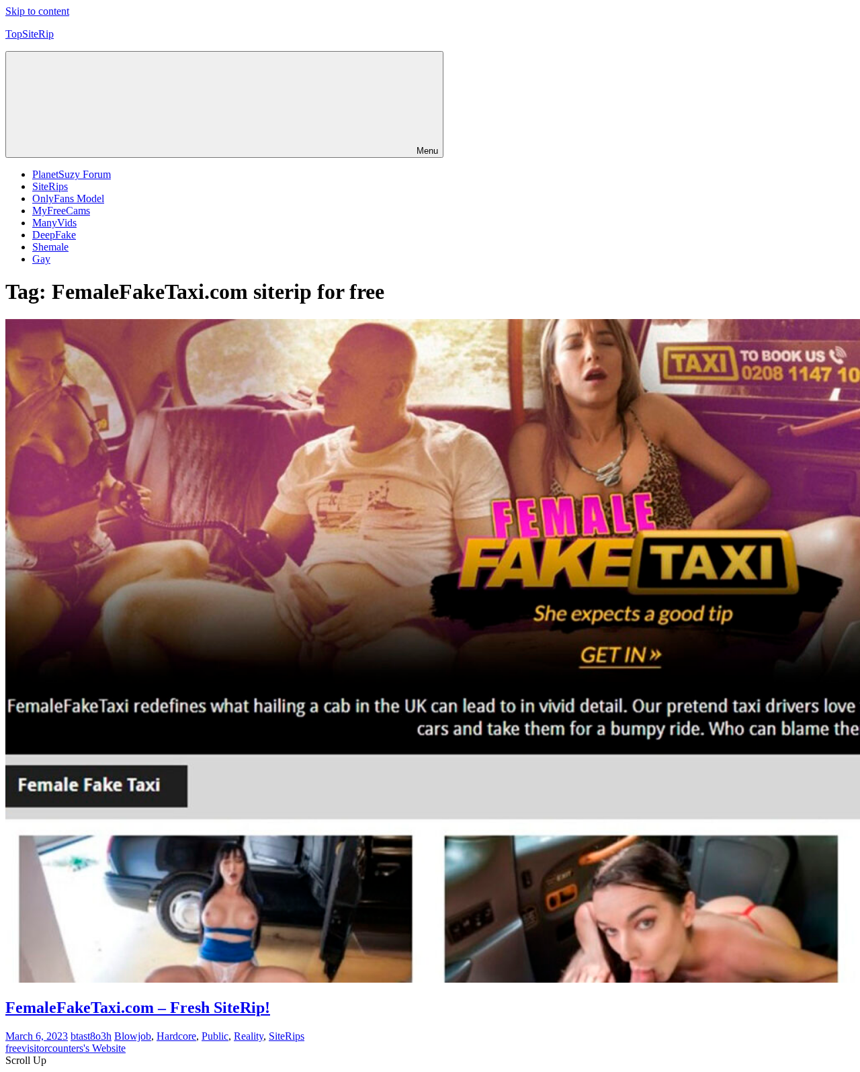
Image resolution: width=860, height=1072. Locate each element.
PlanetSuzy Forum (71, 174)
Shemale (50, 247)
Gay (41, 259)
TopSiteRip (29, 34)
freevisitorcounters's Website (65, 1048)
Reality (248, 1036)
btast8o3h (91, 1036)
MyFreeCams (61, 210)
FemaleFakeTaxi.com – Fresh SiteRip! (137, 1007)
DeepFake (54, 234)
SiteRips (50, 186)
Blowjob (132, 1036)
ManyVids (54, 222)
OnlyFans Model (68, 198)
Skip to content (37, 11)
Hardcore (176, 1036)
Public (215, 1036)
